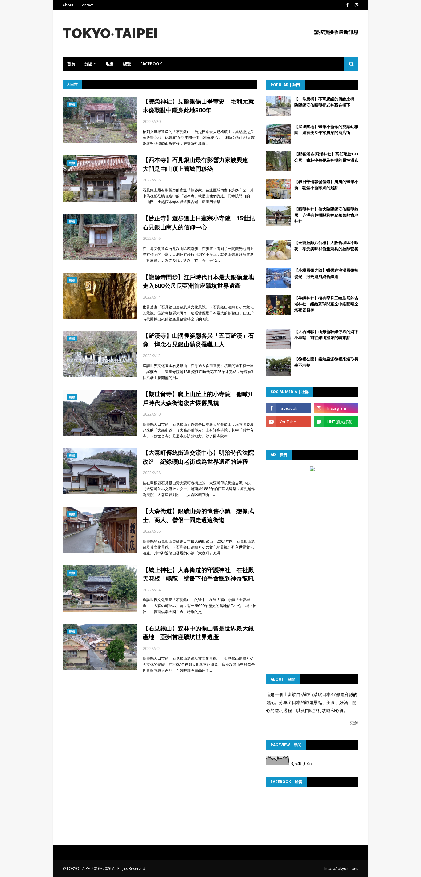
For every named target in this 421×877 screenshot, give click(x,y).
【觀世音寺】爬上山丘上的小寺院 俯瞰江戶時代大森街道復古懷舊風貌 (198, 398)
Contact (86, 5)
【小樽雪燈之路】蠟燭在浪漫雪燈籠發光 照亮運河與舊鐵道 (326, 273)
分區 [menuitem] (88, 63)
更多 (354, 722)
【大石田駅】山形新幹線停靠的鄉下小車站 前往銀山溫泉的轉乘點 (326, 334)
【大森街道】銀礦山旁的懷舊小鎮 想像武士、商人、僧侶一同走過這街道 (198, 515)
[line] (336, 421)
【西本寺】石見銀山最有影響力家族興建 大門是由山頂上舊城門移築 (198, 164)
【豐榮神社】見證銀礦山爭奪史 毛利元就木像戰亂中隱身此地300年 (198, 105)
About (68, 5)
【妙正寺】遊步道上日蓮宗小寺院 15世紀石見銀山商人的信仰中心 (199, 222)
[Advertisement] (312, 512)
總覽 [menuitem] (127, 63)
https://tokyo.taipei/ (341, 868)
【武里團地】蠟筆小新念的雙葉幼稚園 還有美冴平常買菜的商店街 (326, 129)
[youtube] (288, 421)
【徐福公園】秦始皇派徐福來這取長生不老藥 (326, 362)
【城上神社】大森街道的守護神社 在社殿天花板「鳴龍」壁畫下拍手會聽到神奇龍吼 (198, 574)
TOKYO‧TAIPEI (110, 33)
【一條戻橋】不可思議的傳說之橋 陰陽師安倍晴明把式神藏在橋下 (326, 102)
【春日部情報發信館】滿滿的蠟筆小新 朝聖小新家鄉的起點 (326, 185)
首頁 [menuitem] (71, 63)
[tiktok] (288, 435)
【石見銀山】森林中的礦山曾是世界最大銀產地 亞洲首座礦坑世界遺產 (198, 632)
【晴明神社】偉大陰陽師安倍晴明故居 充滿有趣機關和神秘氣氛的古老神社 (326, 215)
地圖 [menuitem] (110, 63)
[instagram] (355, 5)
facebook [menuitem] (151, 63)
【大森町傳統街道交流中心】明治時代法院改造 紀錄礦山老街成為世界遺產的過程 (198, 457)
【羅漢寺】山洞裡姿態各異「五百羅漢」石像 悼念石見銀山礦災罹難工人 (198, 340)
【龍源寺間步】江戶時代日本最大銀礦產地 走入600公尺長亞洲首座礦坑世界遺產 (200, 281)
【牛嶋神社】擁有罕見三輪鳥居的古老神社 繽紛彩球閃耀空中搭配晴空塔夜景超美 (326, 304)
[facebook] (347, 5)
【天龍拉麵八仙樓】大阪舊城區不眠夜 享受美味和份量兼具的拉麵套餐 (326, 245)
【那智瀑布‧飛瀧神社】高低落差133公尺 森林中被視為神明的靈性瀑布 (326, 157)
